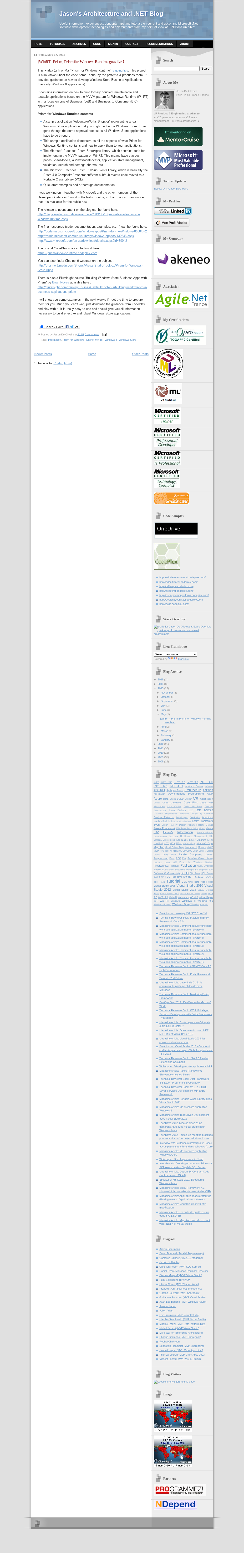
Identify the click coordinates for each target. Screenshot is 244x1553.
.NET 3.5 (192, 782)
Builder (188, 799)
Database (158, 813)
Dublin (157, 821)
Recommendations (159, 43)
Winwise (194, 904)
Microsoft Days (205, 843)
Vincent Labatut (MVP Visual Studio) (180, 1359)
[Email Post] (104, 334)
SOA (210, 870)
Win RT (99, 339)
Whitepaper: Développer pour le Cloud (181, 1159)
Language (182, 839)
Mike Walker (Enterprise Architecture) (181, 1332)
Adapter (209, 786)
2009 (160, 757)
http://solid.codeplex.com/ (174, 603)
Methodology (189, 843)
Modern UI (191, 847)
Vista (210, 882)
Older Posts (140, 354)
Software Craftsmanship (167, 873)
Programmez (161, 865)
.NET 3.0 (179, 782)
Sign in (113, 43)
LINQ (210, 839)
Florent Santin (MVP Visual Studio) (179, 1284)
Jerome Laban (167, 1306)
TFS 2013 (197, 876)
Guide (209, 828)
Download (207, 817)
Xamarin (204, 904)
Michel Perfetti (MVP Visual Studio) (179, 1328)
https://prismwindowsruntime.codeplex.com (67, 253)
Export (165, 825)
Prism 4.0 (171, 862)
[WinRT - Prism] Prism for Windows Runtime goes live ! (81, 61)
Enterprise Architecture (179, 821)
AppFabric (178, 790)
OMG (189, 850)
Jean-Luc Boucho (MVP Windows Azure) (183, 1301)
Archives (79, 43)
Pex (184, 858)
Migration (159, 847)
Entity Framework (202, 820)
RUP (164, 870)
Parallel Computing (190, 854)
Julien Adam (166, 1310)
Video (203, 881)
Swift (161, 877)
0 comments (92, 334)
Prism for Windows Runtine (78, 339)
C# (195, 798)
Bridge (173, 799)
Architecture (192, 790)
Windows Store (127, 339)
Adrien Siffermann (169, 1249)
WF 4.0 (194, 897)
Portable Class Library (200, 858)
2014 (160, 684)
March (164, 731)
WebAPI (173, 897)
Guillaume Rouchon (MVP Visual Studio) (182, 1297)
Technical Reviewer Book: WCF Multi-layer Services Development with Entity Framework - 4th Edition (185, 1014)
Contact (131, 43)
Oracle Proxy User (165, 855)
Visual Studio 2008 (165, 885)
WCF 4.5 (163, 897)
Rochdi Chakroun (169, 1341)
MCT (166, 843)
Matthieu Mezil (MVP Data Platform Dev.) (182, 1323)
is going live (120, 70)
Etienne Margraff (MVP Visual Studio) (180, 1275)
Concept (209, 806)
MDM (179, 843)
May (163, 714)
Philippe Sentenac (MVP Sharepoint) (180, 1337)
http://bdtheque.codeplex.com (176, 586)
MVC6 (210, 847)
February (166, 735)
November (167, 692)
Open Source (199, 851)
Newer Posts (43, 354)
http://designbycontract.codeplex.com (181, 599)
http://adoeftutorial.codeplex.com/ (178, 582)
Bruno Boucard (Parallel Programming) (181, 1253)
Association (159, 794)
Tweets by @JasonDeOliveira (171, 188)
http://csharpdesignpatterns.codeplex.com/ (184, 595)
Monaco (202, 847)
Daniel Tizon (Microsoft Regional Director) (183, 1271)
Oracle (210, 851)
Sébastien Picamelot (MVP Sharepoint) (181, 1345)
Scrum (170, 870)
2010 (160, 752)
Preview (158, 862)
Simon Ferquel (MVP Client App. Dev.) (181, 1350)
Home (38, 43)
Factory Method (204, 825)
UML (184, 881)
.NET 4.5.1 (176, 786)
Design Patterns (164, 817)
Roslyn (157, 869)
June (164, 710)
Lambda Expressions (164, 840)
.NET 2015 (166, 782)
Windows (175, 901)
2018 (160, 679)
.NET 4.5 (161, 786)
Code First (191, 802)
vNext (204, 893)
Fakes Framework (164, 828)
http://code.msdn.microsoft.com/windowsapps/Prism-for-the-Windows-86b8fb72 (92, 231)
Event (157, 824)
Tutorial (173, 881)
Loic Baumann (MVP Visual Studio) (179, 1315)
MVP (156, 850)
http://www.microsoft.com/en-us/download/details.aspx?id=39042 (82, 240)
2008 (160, 761)
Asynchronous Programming (186, 793)
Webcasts (183, 897)
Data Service (204, 809)
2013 (160, 688)
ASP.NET (208, 790)
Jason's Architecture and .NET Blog (111, 13)
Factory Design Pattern (182, 825)
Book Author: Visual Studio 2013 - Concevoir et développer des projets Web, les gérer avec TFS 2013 (186, 1050)
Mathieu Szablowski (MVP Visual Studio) (182, 1319)
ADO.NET (159, 790)
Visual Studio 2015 (169, 893)
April (163, 726)
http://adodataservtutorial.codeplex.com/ (182, 577)
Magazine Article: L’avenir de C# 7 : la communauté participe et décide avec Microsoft (181, 986)
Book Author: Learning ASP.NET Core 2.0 (183, 913)
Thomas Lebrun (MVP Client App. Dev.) (182, 1354)
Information (54, 339)
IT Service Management (193, 836)
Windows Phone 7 (163, 904)
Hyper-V (168, 832)
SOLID (185, 873)
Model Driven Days (174, 847)
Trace (162, 882)
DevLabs (195, 817)
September (167, 701)
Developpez (182, 817)
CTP (190, 810)
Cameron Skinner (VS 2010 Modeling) (181, 1257)
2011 (160, 748)
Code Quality (174, 806)
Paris (171, 858)
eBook (164, 821)
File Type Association (187, 828)
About (185, 43)
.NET (156, 782)
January (165, 739)
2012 (160, 744)
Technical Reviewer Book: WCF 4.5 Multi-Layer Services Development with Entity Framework (183, 1090)
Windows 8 (111, 339)
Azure (158, 798)
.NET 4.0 (206, 782)
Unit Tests (193, 881)
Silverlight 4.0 (191, 870)
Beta (165, 798)
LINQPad (158, 843)
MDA (172, 843)
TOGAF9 (208, 877)
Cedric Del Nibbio (169, 1262)
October (165, 696)
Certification (206, 798)
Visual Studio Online (190, 893)
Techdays (176, 876)
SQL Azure (195, 873)
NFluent (174, 850)
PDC (178, 858)
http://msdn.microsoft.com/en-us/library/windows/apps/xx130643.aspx (86, 236)
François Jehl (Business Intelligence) (180, 1288)
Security (179, 869)
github (202, 828)
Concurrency (160, 810)
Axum (210, 793)
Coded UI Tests (193, 806)
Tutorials (57, 43)
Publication (188, 865)
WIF (156, 901)
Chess (157, 803)
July (163, 705)
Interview (173, 836)
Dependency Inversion (177, 813)
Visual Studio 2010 (190, 885)
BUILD (180, 799)
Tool (156, 881)
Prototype (174, 866)
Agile (169, 790)
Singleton (203, 870)
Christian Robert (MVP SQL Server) (180, 1266)
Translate (183, 659)
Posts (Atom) (63, 363)
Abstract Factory (194, 786)
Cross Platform (177, 810)
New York (164, 851)
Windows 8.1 (205, 901)
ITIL (211, 836)
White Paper (206, 897)
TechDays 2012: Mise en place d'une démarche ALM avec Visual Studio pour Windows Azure (182, 1126)
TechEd (187, 876)
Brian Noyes (60, 282)
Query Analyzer (205, 866)
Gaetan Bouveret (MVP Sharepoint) (179, 1292)
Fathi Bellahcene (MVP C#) (175, 1279)
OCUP (182, 851)
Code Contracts (172, 802)
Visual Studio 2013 (184, 889)
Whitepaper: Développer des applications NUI (185, 1066)
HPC (156, 832)
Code (97, 43)
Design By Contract (202, 813)
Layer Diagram (197, 839)
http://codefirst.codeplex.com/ (176, 590)
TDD (167, 876)
